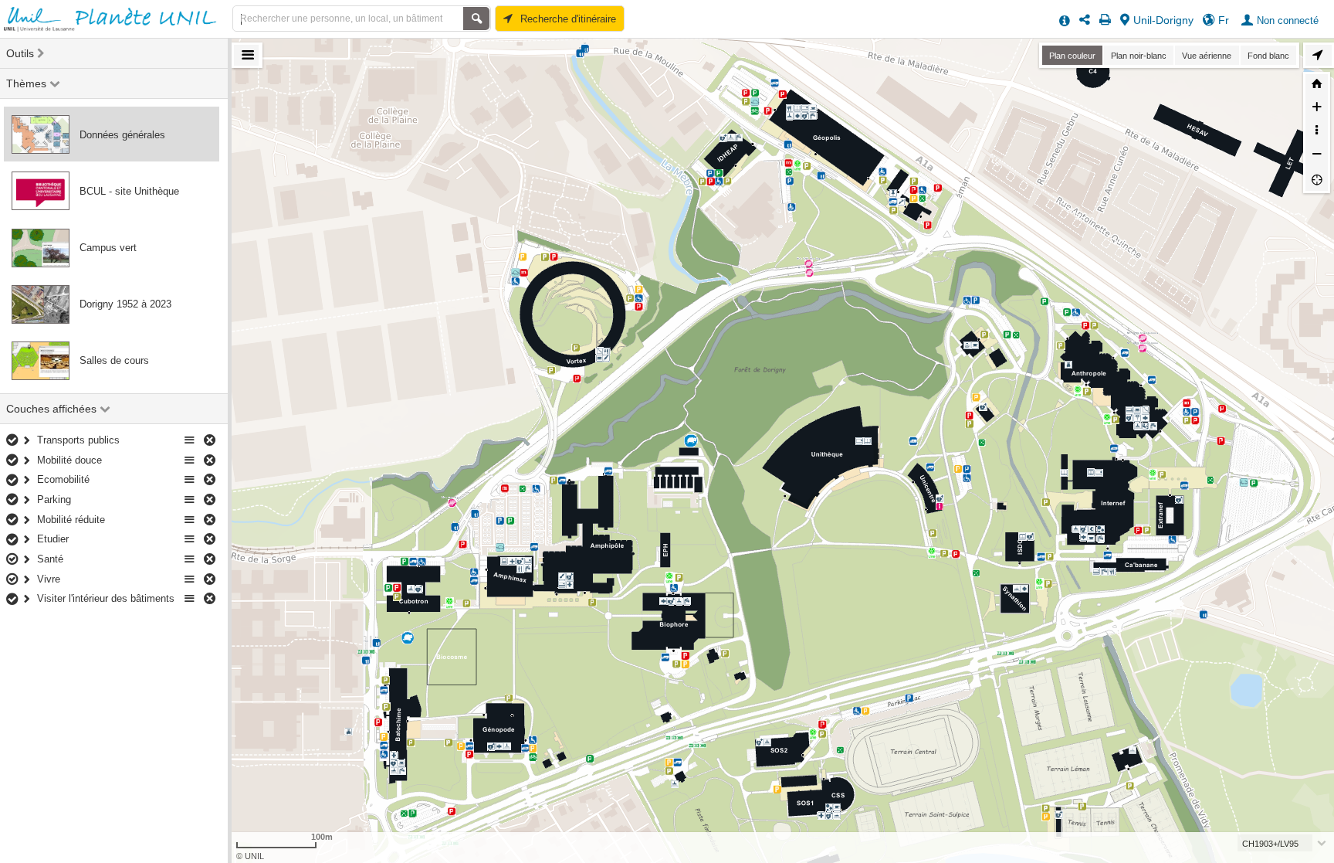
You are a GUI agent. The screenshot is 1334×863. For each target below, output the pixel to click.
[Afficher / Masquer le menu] (246, 55)
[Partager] (1085, 19)
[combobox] (1284, 843)
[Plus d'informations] (1065, 19)
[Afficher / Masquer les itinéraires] (1318, 55)
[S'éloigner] (1316, 156)
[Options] (190, 440)
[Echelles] (1316, 132)
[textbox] (1278, 843)
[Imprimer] (1105, 19)
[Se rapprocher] (1316, 109)
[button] (1280, 19)
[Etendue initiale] (1316, 85)
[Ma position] (1316, 179)
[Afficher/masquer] (14, 441)
